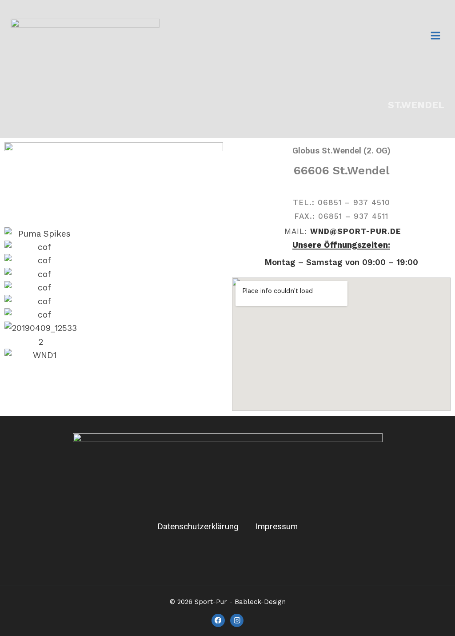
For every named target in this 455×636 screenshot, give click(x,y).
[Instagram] (236, 620)
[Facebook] (218, 620)
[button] (113, 368)
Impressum (276, 526)
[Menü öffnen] (435, 35)
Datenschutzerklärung (198, 526)
